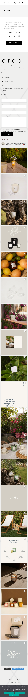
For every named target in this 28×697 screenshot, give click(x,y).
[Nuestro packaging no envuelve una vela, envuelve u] (14, 368)
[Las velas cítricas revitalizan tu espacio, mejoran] (14, 550)
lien (13, 28)
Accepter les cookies (9, 692)
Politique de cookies (14, 695)
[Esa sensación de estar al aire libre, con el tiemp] (14, 524)
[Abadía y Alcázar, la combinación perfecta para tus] (14, 472)
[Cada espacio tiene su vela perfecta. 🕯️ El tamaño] (14, 238)
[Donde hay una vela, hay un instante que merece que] (14, 627)
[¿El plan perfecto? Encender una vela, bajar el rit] (14, 576)
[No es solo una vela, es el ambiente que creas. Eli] (14, 601)
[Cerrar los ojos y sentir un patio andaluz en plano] (14, 264)
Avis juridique (14, 683)
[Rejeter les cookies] (26, 691)
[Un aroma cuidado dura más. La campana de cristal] (14, 290)
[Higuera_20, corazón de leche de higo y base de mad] (14, 342)
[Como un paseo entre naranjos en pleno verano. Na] (14, 212)
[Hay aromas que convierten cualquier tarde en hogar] (14, 160)
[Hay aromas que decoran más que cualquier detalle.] (14, 446)
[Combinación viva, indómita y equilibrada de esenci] (14, 420)
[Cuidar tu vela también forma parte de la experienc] (14, 186)
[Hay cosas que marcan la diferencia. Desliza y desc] (14, 394)
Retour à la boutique (14, 42)
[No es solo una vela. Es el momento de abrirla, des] (14, 498)
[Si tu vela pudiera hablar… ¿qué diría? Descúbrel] (14, 653)
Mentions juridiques (18, 131)
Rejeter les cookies (20, 692)
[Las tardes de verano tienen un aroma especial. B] (14, 316)
